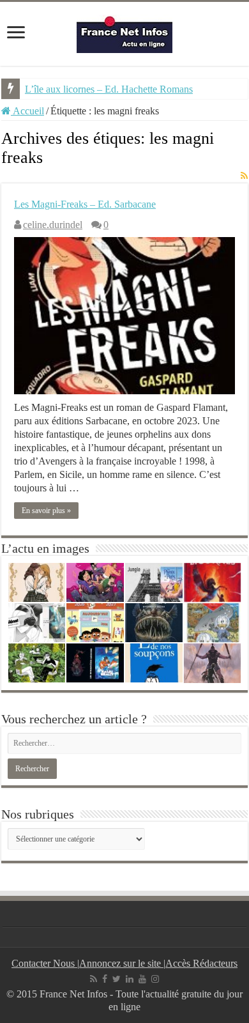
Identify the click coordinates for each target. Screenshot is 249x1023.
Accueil (27, 110)
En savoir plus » (46, 510)
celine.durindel (52, 224)
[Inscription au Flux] (244, 176)
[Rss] (93, 979)
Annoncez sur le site (121, 963)
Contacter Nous (44, 963)
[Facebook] (105, 979)
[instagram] (155, 979)
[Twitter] (116, 979)
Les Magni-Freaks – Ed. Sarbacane (85, 204)
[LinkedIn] (129, 979)
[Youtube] (142, 979)
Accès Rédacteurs (201, 963)
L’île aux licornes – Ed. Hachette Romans (109, 89)
